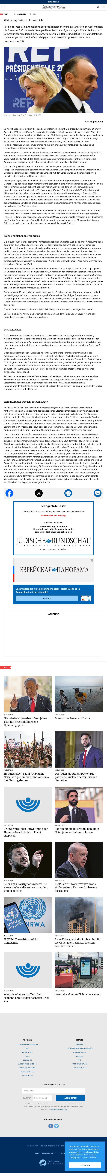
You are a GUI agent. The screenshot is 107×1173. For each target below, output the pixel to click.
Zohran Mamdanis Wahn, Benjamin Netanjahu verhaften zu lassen (77, 830)
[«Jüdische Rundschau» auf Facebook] (50, 1125)
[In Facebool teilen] (9, 493)
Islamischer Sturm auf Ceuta (72, 718)
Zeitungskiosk (53, 2)
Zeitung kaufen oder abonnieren (80, 1048)
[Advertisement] (35, 635)
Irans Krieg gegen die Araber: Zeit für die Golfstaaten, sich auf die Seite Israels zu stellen (78, 942)
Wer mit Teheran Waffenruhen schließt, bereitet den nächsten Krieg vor (26, 998)
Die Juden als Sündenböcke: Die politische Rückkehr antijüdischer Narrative (76, 777)
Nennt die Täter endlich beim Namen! (78, 994)
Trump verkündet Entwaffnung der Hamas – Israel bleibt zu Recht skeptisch (26, 832)
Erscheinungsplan (79, 1064)
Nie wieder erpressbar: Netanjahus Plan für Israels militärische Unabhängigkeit (25, 722)
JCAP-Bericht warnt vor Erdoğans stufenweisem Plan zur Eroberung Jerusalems (76, 887)
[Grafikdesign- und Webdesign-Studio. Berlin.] (53, 1162)
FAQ (79, 1060)
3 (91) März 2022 (20, 14)
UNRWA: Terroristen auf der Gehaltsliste (21, 940)
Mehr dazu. (93, 1157)
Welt (6, 14)
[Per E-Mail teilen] (98, 493)
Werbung (79, 1056)
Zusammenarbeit (79, 1052)
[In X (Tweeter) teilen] (39, 493)
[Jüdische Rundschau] (53, 7)
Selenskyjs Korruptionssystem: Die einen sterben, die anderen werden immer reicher (25, 887)
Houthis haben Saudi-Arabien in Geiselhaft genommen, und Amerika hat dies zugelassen (26, 777)
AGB (37, 1153)
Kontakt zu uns (80, 1068)
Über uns (79, 1044)
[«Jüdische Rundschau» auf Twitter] (56, 1125)
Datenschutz (49, 1153)
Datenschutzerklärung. (59, 1109)
